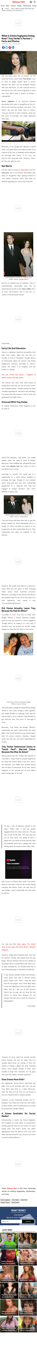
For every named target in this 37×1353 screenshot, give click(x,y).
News (7, 6)
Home (2, 6)
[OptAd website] (29, 141)
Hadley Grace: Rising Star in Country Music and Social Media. (27, 1330)
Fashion (13, 6)
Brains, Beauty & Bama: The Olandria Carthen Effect (8, 1264)
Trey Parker (15, 1200)
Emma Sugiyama (5, 1200)
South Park (24, 1200)
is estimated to (24, 170)
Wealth (19, 6)
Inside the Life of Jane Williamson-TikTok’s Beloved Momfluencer (27, 1264)
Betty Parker (15, 1202)
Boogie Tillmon (5, 1202)
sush (18, 43)
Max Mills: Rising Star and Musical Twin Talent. (9, 1297)
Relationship (27, 6)
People (7, 8)
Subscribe (28, 1221)
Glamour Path (18, 2)
